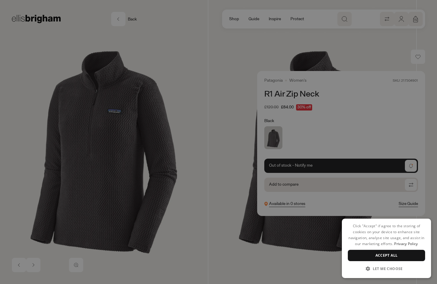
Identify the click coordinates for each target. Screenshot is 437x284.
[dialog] (386, 248)
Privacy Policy (406, 243)
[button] (386, 268)
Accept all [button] (386, 255)
